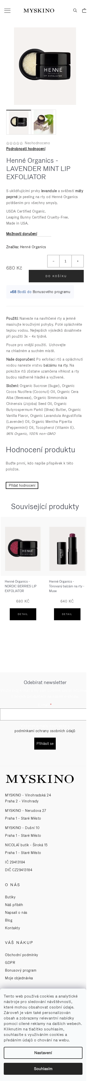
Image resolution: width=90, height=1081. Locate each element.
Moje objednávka (19, 978)
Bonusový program (20, 970)
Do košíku (56, 276)
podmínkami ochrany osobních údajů (45, 731)
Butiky (10, 897)
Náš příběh (14, 905)
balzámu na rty (56, 365)
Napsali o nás (16, 912)
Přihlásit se (45, 743)
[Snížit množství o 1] (54, 261)
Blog (8, 920)
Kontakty (12, 928)
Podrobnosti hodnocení (26, 149)
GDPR (10, 962)
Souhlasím (43, 1068)
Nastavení (43, 1052)
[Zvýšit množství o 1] (78, 261)
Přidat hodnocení (22, 485)
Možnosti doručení (21, 234)
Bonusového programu (51, 292)
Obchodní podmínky (21, 955)
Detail (23, 614)
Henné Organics (33, 247)
